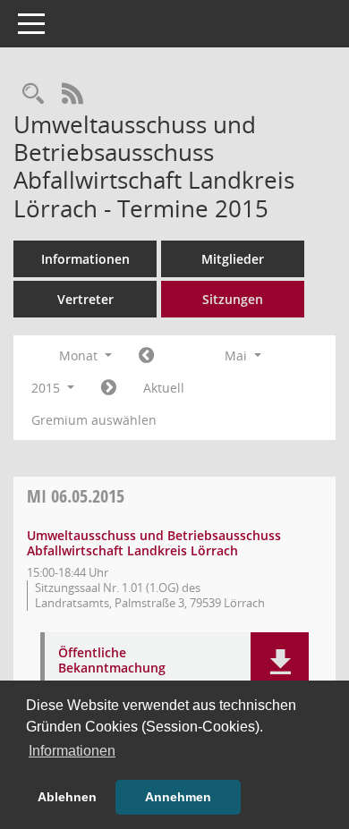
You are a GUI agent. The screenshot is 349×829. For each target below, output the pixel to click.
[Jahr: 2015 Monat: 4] (146, 356)
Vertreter (85, 299)
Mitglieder (232, 258)
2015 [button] (47, 387)
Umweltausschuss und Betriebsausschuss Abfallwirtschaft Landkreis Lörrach (154, 543)
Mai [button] (238, 355)
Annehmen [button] (178, 797)
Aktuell (163, 387)
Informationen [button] (72, 750)
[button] (280, 662)
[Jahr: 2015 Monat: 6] (109, 388)
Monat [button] (80, 355)
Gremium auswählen (94, 419)
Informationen (85, 258)
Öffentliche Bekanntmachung (112, 661)
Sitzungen (232, 299)
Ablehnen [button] (67, 797)
